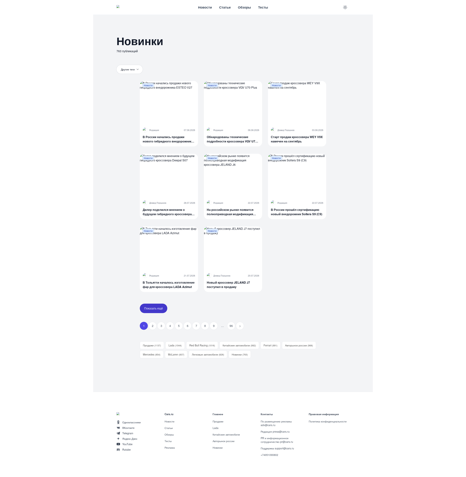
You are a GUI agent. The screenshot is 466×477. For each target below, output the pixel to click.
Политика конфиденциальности (328, 421)
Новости (205, 7)
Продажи (152, 345)
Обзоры (244, 7)
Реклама (170, 447)
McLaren (176, 354)
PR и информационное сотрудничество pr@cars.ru (277, 440)
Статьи (225, 7)
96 (231, 326)
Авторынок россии (299, 345)
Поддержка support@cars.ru (277, 448)
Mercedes (151, 354)
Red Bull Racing (202, 345)
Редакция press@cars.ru (275, 431)
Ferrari (270, 345)
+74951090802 (269, 455)
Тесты (263, 7)
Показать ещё (153, 308)
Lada (175, 345)
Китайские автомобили (239, 345)
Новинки (240, 354)
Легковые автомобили (208, 354)
